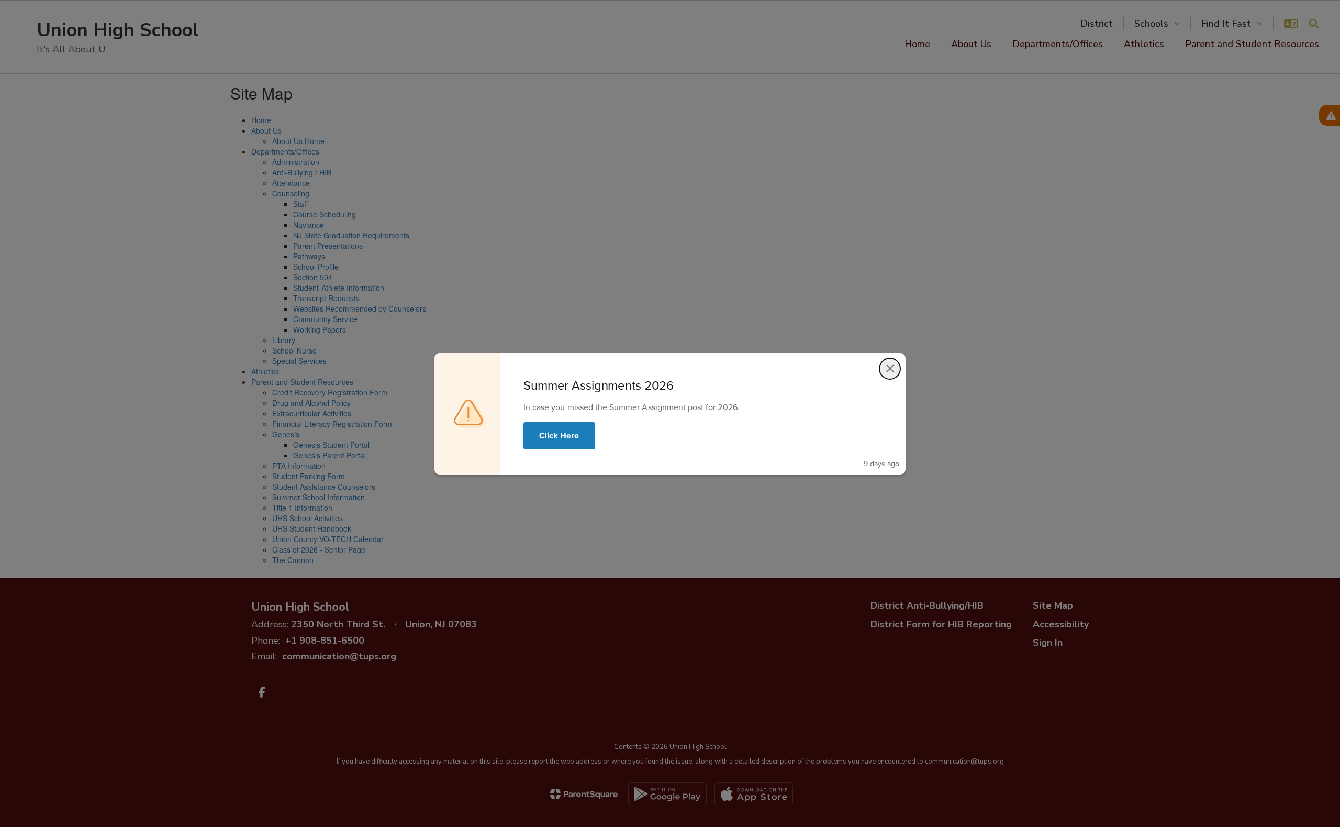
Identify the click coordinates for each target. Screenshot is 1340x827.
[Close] (889, 368)
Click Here (559, 435)
